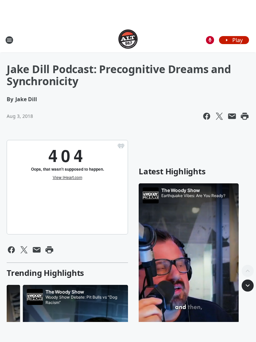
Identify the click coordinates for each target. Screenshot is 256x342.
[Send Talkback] (210, 40)
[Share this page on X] (219, 116)
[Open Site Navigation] (9, 40)
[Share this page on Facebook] (206, 116)
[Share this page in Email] (232, 116)
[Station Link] (128, 40)
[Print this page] (244, 116)
